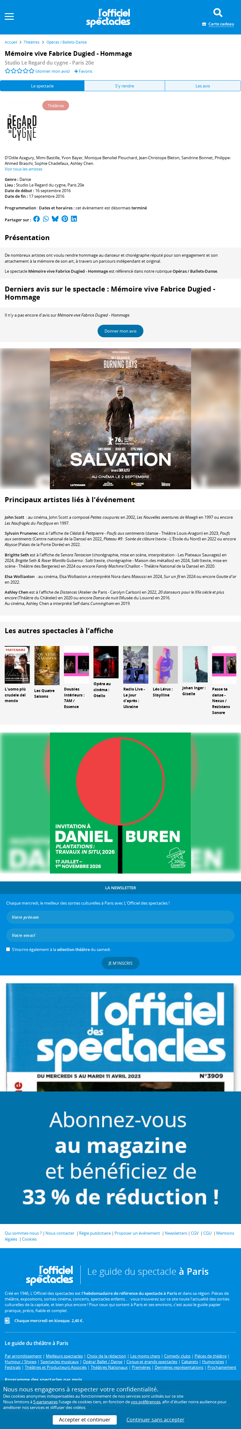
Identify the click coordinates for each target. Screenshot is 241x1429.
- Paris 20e (49, 62)
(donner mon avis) (52, 71)
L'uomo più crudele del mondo (15, 695)
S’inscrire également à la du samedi (61, 949)
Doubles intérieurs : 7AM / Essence (74, 697)
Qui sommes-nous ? (23, 1233)
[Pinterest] (65, 220)
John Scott (14, 517)
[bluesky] (55, 220)
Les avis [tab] (202, 86)
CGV (195, 1233)
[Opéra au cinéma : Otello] (106, 662)
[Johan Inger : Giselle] (194, 663)
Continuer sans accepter (155, 1419)
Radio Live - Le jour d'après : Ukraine (134, 697)
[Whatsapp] (46, 220)
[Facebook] (36, 220)
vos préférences (145, 1402)
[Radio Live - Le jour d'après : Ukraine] (135, 664)
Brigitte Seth (17, 555)
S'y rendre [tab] (124, 86)
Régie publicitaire (95, 1233)
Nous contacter (60, 1233)
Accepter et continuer (84, 1419)
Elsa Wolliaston (20, 576)
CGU (207, 1233)
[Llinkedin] (74, 220)
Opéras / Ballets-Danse (195, 271)
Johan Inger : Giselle (194, 690)
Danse (25, 179)
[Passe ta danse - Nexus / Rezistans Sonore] (224, 664)
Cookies (29, 1239)
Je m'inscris (120, 963)
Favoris (85, 71)
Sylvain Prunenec (21, 533)
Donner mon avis (120, 331)
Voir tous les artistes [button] (23, 169)
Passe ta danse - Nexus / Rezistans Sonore (221, 700)
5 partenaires (45, 1402)
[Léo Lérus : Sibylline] (165, 664)
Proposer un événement (137, 1233)
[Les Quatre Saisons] (46, 665)
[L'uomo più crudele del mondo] (17, 664)
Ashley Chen (16, 592)
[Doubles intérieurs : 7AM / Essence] (76, 664)
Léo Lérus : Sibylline (163, 692)
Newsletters (176, 1233)
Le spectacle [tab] (42, 86)
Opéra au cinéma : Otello (102, 689)
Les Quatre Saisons (44, 693)
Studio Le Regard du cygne (41, 185)
